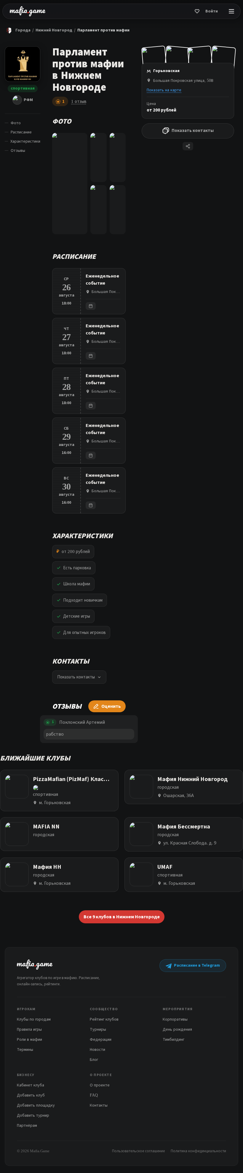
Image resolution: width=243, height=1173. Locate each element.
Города (23, 30)
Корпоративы (175, 1019)
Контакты (99, 1105)
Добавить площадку (36, 1105)
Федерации (100, 1039)
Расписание (21, 132)
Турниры (98, 1029)
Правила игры (29, 1029)
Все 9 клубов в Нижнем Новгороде (122, 917)
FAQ (94, 1095)
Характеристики (25, 141)
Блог (94, 1059)
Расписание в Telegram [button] (197, 965)
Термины (25, 1049)
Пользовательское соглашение (138, 1151)
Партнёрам (27, 1125)
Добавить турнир (33, 1115)
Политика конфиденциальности (198, 1151)
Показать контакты (193, 131)
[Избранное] (197, 11)
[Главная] (9, 30)
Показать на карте (164, 90)
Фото (16, 123)
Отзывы (18, 150)
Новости (97, 1049)
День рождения (177, 1029)
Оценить (111, 706)
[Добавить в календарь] (91, 306)
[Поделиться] (188, 146)
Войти (211, 11)
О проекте (100, 1085)
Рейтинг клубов (104, 1019)
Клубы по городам (34, 1019)
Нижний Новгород (54, 30)
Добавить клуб (31, 1095)
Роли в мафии (29, 1039)
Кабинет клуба (30, 1085)
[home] (27, 11)
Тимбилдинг (173, 1039)
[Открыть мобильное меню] (231, 11)
